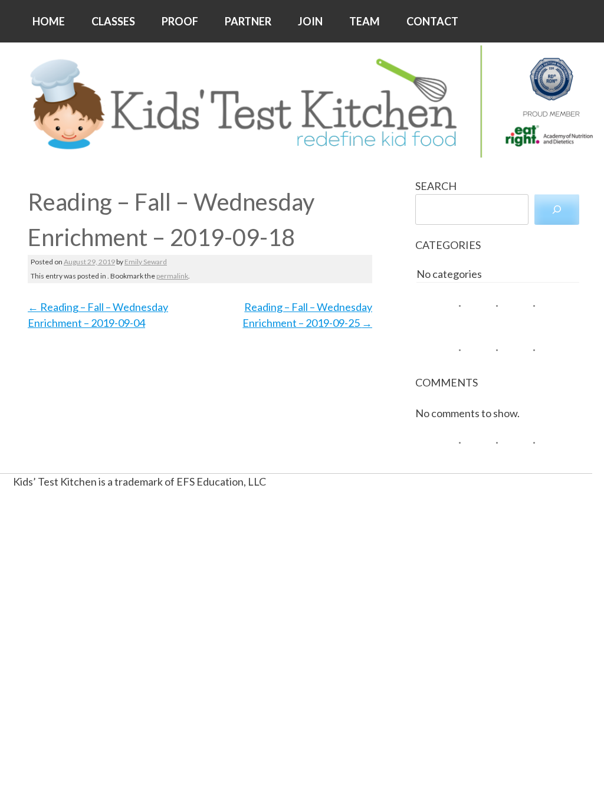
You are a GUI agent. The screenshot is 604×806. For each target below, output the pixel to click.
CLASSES (113, 21)
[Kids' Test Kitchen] (302, 101)
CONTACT (432, 21)
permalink (172, 275)
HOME (48, 21)
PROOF (180, 21)
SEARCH (436, 185)
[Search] (556, 209)
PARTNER (248, 21)
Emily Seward (145, 261)
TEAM (364, 21)
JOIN (310, 21)
